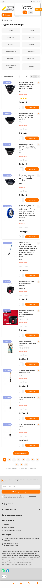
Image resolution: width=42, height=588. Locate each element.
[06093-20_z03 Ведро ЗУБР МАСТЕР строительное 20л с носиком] (10, 317)
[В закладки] (38, 82)
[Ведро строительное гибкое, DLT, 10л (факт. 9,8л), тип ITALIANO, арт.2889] (10, 120)
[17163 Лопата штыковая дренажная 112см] (10, 377)
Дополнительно (9, 509)
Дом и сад (8, 20)
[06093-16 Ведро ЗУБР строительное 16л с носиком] (10, 288)
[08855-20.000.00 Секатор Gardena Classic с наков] (10, 348)
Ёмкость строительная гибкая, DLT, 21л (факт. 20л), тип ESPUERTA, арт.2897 (27, 178)
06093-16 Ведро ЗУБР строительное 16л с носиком (26, 283)
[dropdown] (3, 2)
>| (26, 465)
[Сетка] (32, 76)
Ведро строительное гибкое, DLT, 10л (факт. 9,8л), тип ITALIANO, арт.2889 (26, 116)
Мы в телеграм (9, 527)
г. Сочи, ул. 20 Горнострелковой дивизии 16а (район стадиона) (21, 539)
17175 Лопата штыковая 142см (27, 398)
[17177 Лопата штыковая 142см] (10, 431)
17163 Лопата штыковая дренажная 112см (27, 371)
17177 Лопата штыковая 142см (27, 425)
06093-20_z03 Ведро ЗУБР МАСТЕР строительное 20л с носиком (26, 313)
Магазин (6, 524)
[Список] (35, 76)
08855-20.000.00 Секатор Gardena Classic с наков (27, 343)
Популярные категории (12, 515)
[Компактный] (38, 76)
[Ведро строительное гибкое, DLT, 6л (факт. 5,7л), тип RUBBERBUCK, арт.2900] (10, 151)
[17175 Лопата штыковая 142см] (10, 404)
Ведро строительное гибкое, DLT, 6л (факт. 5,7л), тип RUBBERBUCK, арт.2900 (27, 147)
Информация (7, 504)
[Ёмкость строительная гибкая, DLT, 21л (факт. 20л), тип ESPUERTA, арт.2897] (10, 182)
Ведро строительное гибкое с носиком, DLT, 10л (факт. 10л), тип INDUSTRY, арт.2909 (27, 85)
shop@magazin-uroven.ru (12, 530)
